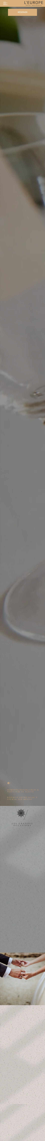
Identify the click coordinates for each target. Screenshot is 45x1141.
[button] (5, 3)
